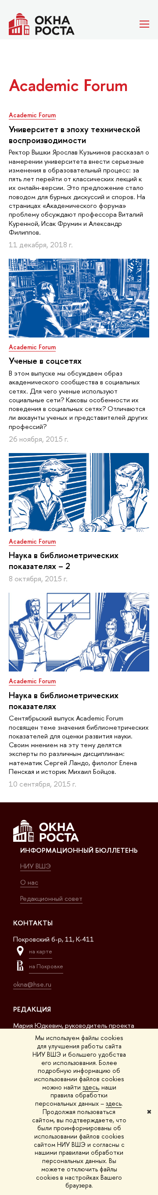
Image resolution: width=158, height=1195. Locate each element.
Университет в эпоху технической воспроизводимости (74, 134)
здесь (90, 1087)
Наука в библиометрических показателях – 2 (63, 560)
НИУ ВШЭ (35, 866)
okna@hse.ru (32, 984)
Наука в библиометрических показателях (63, 700)
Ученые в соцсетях (45, 360)
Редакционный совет (51, 898)
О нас (29, 882)
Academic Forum (32, 115)
